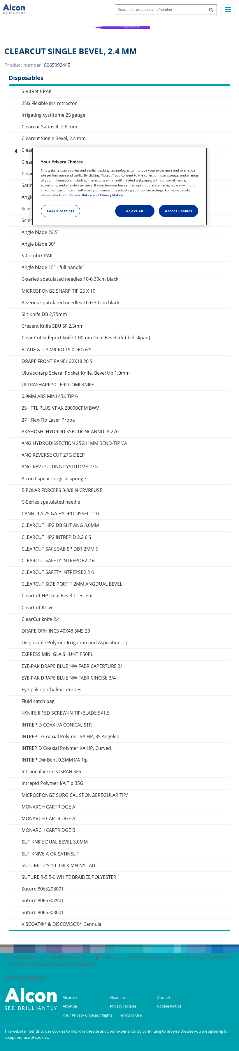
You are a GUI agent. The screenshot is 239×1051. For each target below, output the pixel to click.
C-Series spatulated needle (51, 502)
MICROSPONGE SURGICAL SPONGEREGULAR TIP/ (75, 795)
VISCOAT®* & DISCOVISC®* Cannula (61, 924)
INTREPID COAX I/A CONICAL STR (57, 725)
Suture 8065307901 (43, 900)
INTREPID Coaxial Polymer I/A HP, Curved (66, 748)
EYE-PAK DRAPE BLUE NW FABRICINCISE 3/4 (69, 678)
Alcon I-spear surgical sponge (54, 478)
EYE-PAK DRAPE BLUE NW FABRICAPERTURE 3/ (72, 666)
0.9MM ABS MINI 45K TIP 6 (50, 396)
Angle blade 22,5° (40, 232)
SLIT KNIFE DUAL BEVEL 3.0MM (55, 842)
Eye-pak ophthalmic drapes (51, 689)
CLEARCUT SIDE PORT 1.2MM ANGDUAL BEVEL (72, 584)
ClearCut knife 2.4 (41, 619)
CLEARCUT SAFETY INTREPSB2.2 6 (58, 572)
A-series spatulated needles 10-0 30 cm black (70, 302)
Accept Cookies (178, 211)
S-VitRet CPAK (37, 91)
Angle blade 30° (39, 244)
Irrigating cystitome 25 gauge (53, 115)
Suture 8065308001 (43, 912)
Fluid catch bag (38, 701)
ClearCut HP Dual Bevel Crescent (57, 595)
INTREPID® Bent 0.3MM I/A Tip (55, 760)
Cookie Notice (169, 1006)
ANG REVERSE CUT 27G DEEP (53, 455)
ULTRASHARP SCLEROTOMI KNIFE (58, 384)
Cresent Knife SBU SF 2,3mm (53, 326)
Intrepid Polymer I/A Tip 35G (52, 783)
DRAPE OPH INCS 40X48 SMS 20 (56, 631)
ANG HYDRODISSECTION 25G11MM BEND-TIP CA (74, 443)
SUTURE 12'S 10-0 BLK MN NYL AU (58, 865)
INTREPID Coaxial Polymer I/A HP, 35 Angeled (70, 736)
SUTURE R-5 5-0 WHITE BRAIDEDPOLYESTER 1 (71, 877)
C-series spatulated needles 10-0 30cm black (70, 279)
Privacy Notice (111, 195)
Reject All (134, 211)
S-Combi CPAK (37, 256)
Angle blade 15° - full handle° (53, 267)
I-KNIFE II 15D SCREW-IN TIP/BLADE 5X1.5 (66, 713)
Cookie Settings (60, 211)
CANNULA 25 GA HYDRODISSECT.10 (60, 513)
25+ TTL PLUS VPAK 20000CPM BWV (60, 408)
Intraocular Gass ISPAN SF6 (51, 771)
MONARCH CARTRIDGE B (48, 830)
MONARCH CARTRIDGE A (48, 807)
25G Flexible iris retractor (49, 103)
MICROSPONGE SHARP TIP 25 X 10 (58, 291)
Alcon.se (70, 1006)
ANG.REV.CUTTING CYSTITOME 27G (60, 466)
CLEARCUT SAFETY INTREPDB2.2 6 (58, 560)
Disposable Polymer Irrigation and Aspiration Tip (75, 642)
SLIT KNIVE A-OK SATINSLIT (50, 854)
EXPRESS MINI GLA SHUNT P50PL (57, 654)
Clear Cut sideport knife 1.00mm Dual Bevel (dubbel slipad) (86, 338)
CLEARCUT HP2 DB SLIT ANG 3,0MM (60, 525)
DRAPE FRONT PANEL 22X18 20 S (57, 361)
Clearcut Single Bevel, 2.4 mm (54, 138)
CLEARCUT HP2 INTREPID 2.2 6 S (56, 537)
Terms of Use (131, 1015)
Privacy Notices (123, 1006)
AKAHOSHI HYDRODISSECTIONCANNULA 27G (70, 431)
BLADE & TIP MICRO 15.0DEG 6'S (57, 349)
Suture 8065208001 (43, 889)
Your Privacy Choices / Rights (88, 1015)
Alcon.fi (163, 997)
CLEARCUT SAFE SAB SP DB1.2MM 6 (60, 549)
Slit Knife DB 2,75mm (44, 314)
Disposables (26, 78)
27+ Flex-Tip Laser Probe (48, 420)
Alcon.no (117, 997)
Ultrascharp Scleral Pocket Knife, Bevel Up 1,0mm (76, 373)
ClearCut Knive (38, 607)
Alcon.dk (70, 997)
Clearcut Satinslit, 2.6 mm (49, 127)
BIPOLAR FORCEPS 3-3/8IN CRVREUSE (62, 490)
